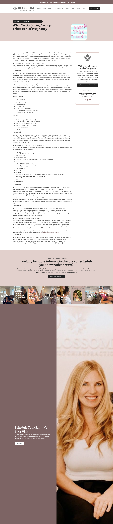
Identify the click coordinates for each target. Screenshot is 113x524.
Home (39, 8)
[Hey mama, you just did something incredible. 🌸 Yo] (21, 295)
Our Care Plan (48, 8)
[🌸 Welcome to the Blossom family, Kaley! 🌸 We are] (78, 295)
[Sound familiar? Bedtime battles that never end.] (106, 295)
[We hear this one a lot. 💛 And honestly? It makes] (63, 295)
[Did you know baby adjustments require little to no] (35, 295)
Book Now (19, 443)
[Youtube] (90, 100)
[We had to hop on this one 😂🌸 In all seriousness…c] (92, 295)
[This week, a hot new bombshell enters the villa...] (49, 295)
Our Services (57, 8)
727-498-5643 (71, 2)
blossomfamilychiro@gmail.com (50, 232)
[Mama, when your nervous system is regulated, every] (7, 295)
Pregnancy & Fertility (21, 21)
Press (78, 8)
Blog (84, 8)
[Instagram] (85, 100)
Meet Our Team (70, 8)
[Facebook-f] (87, 100)
